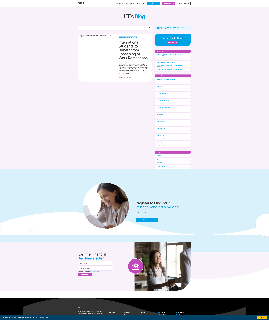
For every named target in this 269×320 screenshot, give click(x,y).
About (132, 3)
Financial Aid (159, 86)
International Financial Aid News (164, 97)
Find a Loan (172, 42)
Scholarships (169, 3)
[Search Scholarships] (144, 3)
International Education (162, 93)
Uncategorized (160, 142)
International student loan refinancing (165, 104)
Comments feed (161, 166)
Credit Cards (160, 83)
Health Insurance (161, 90)
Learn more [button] (45, 317)
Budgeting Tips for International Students (166, 79)
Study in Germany (161, 128)
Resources (119, 3)
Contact (138, 3)
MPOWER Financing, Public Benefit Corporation (92, 311)
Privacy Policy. (98, 271)
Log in (158, 159)
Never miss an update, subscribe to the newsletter (171, 28)
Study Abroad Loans (161, 121)
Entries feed (160, 162)
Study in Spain (160, 132)
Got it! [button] (262, 317)
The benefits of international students (166, 62)
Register (159, 155)
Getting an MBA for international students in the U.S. (169, 58)
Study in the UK (160, 135)
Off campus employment (163, 111)
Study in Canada (160, 125)
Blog (126, 3)
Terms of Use (91, 271)
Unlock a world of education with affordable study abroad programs (170, 66)
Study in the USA (161, 139)
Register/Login (184, 3)
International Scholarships (163, 100)
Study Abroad (160, 118)
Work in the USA (160, 146)
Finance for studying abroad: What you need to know (169, 69)
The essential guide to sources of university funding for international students (170, 55)
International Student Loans (163, 107)
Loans (153, 3)
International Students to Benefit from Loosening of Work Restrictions (133, 50)
